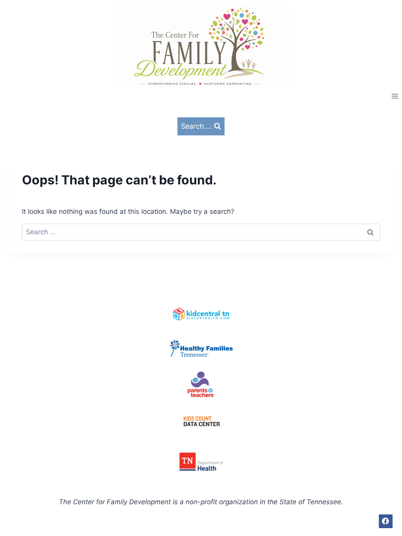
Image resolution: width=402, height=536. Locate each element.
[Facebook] (386, 521)
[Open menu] (394, 96)
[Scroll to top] (390, 508)
